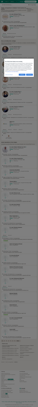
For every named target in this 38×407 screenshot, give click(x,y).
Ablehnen (22, 74)
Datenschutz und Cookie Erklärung (12, 71)
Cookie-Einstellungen (9, 74)
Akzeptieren (29, 74)
